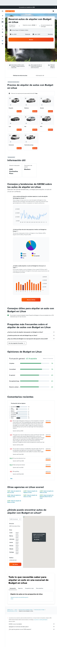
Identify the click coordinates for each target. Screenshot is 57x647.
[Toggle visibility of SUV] (34, 253)
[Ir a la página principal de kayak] (10, 11)
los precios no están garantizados (40, 619)
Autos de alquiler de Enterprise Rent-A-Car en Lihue (46, 496)
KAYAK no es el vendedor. (15, 624)
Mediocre (13, 416)
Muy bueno (12, 409)
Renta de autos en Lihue (12, 611)
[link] (31, 300)
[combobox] (14, 25)
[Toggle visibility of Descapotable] (36, 255)
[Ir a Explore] (2, 26)
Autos (16, 609)
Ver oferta (19, 111)
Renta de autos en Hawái (39, 609)
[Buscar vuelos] (2, 15)
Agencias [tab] (20, 588)
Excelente (13, 406)
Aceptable (13, 413)
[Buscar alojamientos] (2, 18)
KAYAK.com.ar (10, 609)
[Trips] (2, 36)
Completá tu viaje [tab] (29, 588)
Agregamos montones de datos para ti (18, 626)
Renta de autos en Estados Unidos (26, 609)
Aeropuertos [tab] (13, 588)
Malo (12, 418)
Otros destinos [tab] (39, 588)
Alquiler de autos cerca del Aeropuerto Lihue (19, 598)
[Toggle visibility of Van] (22, 258)
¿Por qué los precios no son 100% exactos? (20, 629)
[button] (55, 7)
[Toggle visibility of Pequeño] (23, 255)
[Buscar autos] (2, 21)
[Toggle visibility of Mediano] (23, 253)
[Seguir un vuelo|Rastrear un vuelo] (2, 29)
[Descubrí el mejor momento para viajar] (2, 32)
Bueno (12, 411)
